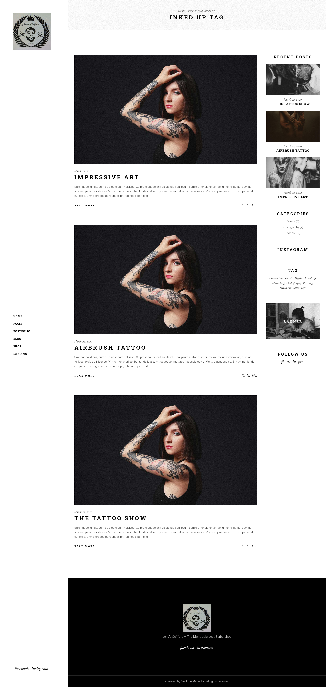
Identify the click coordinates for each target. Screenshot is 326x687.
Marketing (278, 283)
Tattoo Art (285, 288)
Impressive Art (107, 177)
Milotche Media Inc (193, 681)
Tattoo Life (299, 288)
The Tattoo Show (110, 518)
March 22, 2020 (83, 171)
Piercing (308, 283)
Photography (291, 227)
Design (289, 278)
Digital (299, 278)
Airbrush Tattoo (110, 347)
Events (291, 221)
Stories (290, 233)
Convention (276, 278)
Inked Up (310, 278)
